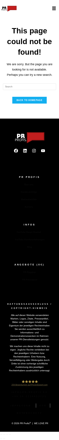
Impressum (20, 405)
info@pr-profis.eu (29, 392)
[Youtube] (43, 151)
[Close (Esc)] (10, 434)
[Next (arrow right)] (4, 438)
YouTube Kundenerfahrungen (29, 239)
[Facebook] (16, 151)
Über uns (28, 184)
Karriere (29, 207)
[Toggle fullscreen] (4, 434)
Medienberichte (29, 199)
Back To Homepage (29, 100)
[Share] (7, 434)
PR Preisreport (29, 279)
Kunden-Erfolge (29, 192)
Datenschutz (29, 413)
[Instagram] (34, 151)
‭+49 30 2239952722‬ (29, 396)
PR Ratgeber (29, 272)
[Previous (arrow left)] (1, 438)
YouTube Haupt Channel (29, 232)
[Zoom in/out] (1, 434)
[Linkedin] (25, 151)
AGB (43, 405)
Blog (29, 247)
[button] (54, 8)
